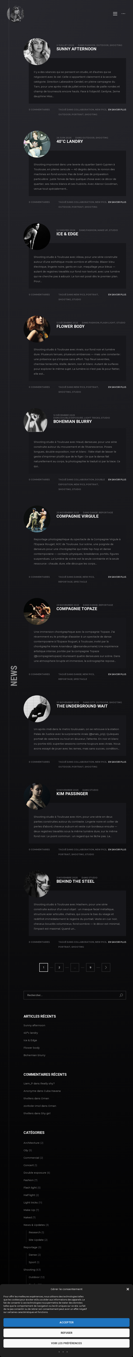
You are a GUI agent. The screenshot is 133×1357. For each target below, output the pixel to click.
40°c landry (69, 141)
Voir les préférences (66, 1343)
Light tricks (92, 417)
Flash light (107, 322)
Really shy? (47, 1083)
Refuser (66, 1332)
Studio (113, 230)
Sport (32, 1262)
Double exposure (71, 417)
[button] (128, 1289)
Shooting (116, 45)
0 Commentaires (39, 109)
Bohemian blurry (72, 421)
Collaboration (84, 109)
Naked (28, 1217)
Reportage (106, 512)
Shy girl (45, 1113)
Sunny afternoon (76, 49)
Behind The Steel (75, 881)
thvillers (29, 1098)
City (92, 702)
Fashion (90, 45)
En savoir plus (117, 109)
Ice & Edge (67, 233)
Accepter (67, 1322)
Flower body (70, 326)
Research (35, 1232)
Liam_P (28, 1083)
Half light (29, 1195)
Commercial (31, 1157)
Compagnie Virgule (77, 516)
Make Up (102, 230)
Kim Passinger (72, 793)
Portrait (78, 114)
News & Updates (34, 1225)
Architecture (31, 1142)
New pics (100, 109)
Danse (94, 512)
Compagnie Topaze (76, 608)
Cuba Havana (52, 1091)
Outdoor (102, 45)
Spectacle (80, 581)
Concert (29, 1165)
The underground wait (82, 706)
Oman (45, 1098)
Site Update (36, 1239)
